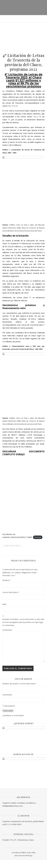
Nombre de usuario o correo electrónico (19, 683)
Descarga (37, 537)
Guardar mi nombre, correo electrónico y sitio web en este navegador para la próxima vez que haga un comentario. (23, 622)
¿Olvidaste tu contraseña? (13, 715)
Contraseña (7, 694)
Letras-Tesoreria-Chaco (12, 546)
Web (4, 604)
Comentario (7, 630)
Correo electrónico (10, 592)
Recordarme (9, 706)
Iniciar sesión (8, 711)
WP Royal (28, 855)
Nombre (6, 580)
